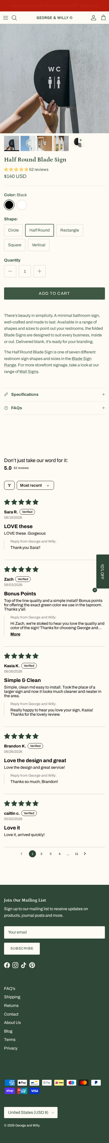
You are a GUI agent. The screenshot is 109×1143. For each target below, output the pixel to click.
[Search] (16, 17)
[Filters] (9, 485)
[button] (16, 169)
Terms (9, 1039)
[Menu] (5, 17)
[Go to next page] (86, 853)
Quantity (12, 260)
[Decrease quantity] (10, 271)
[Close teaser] (94, 590)
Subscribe (21, 948)
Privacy (10, 1048)
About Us (12, 1022)
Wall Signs (28, 371)
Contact (11, 1014)
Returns (11, 1005)
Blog (8, 1031)
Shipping (12, 997)
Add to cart (54, 293)
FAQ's (9, 988)
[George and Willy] (54, 18)
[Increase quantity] (39, 271)
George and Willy (27, 1125)
